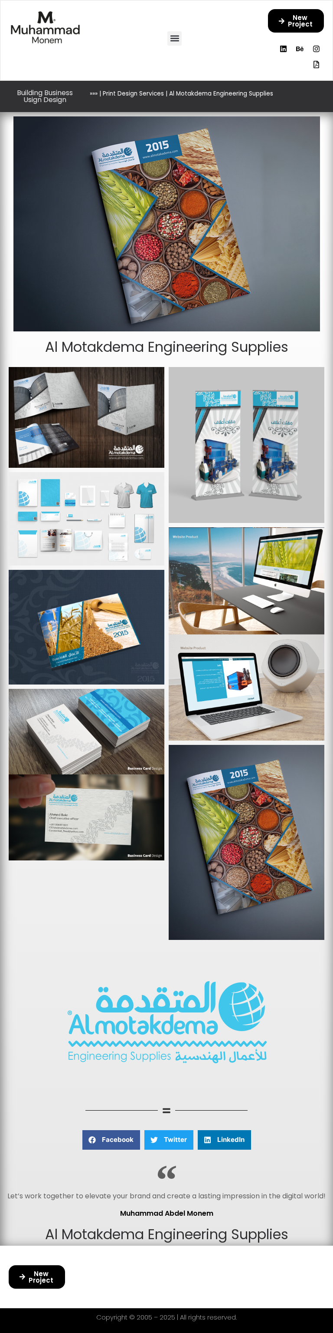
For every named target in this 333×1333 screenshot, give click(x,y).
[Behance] (300, 48)
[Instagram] (316, 48)
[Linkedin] (283, 48)
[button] (174, 38)
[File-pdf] (316, 64)
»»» (94, 93)
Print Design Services (133, 93)
